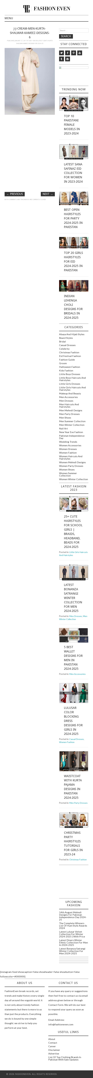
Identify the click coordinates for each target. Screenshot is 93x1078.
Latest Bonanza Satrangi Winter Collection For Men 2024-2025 (73, 598)
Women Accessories (70, 445)
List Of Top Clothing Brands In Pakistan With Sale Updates (64, 1058)
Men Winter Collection (71, 424)
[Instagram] (67, 59)
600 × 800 (32, 41)
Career (52, 1046)
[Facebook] (67, 52)
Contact (52, 1042)
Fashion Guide (67, 359)
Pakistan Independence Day (72, 437)
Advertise (53, 1053)
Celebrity (64, 348)
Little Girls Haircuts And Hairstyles (72, 388)
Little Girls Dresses (69, 383)
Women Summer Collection (68, 474)
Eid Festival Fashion (70, 356)
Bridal (62, 341)
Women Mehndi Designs (72, 462)
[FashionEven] (46, 8)
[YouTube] (79, 52)
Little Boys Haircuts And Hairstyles (72, 379)
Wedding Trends (68, 441)
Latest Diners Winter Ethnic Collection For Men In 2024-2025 (73, 942)
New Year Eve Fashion (71, 432)
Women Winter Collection (73, 479)
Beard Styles (66, 337)
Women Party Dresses (71, 465)
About (51, 1039)
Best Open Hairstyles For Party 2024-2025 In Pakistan (73, 218)
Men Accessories (68, 397)
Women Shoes (67, 469)
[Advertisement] (29, 133)
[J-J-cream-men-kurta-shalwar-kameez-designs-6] (30, 81)
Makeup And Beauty (70, 393)
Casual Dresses (67, 345)
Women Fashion (68, 452)
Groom (63, 363)
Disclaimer (54, 1049)
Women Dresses (68, 449)
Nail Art (63, 428)
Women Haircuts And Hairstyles (70, 457)
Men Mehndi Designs (70, 410)
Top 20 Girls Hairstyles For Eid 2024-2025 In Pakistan (73, 261)
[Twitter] (61, 52)
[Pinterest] (73, 52)
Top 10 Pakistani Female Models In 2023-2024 (72, 124)
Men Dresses (66, 400)
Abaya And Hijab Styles (71, 334)
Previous (14, 194)
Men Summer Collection (72, 421)
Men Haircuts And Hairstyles (69, 405)
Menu (9, 18)
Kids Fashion (66, 370)
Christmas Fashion (69, 352)
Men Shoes (65, 417)
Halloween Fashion (69, 366)
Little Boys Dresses (69, 374)
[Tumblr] (61, 59)
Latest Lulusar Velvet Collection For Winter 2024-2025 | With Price (72, 934)
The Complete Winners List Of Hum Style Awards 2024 (73, 925)
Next (48, 194)
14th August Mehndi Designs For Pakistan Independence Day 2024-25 (72, 916)
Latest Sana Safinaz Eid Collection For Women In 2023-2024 (73, 172)
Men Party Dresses (69, 413)
